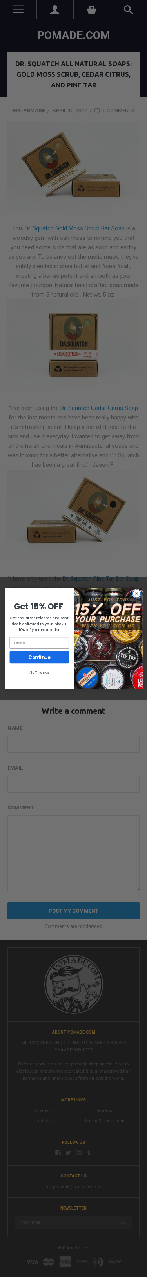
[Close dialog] (136, 594)
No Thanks (39, 672)
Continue (39, 657)
